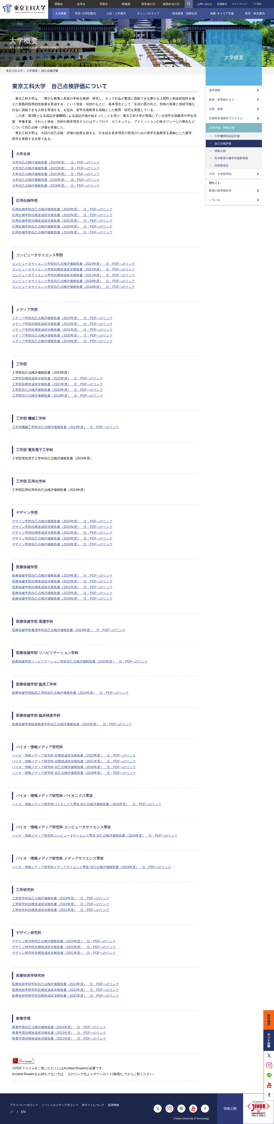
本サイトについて (93, 1105)
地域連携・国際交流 (184, 13)
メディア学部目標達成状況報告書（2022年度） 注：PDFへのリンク (62, 324)
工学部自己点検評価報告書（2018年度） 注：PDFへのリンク (57, 395)
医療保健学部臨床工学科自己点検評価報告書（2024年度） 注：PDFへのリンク (70, 692)
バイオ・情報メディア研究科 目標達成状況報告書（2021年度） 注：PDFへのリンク (74, 761)
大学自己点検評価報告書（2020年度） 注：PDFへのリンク (56, 180)
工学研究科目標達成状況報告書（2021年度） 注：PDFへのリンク (60, 910)
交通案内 (222, 4)
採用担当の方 (171, 4)
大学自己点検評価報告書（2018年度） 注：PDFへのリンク (56, 185)
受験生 (59, 4)
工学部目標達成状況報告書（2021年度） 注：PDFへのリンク (57, 384)
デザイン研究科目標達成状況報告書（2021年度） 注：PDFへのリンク (64, 952)
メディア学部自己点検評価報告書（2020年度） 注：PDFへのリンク (62, 335)
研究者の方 (148, 4)
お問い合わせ (205, 4)
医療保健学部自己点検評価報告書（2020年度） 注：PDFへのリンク (62, 593)
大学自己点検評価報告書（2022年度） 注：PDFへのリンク (56, 168)
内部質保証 (221, 165)
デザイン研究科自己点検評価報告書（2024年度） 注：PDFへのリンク (64, 941)
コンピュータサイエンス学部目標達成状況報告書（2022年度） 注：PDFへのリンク (73, 269)
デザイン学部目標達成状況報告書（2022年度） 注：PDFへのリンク (62, 527)
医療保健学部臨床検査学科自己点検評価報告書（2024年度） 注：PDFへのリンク (72, 724)
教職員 (126, 4)
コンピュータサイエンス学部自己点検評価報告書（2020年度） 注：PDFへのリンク (73, 281)
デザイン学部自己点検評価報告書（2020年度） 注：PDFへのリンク (62, 538)
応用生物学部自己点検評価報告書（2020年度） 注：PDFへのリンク (62, 226)
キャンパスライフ (148, 13)
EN (259, 4)
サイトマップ (239, 4)
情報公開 (220, 150)
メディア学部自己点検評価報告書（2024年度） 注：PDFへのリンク (62, 318)
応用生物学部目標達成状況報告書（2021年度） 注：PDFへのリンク (62, 220)
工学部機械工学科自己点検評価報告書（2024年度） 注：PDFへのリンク (65, 427)
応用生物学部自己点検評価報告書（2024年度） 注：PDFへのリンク (62, 209)
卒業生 (103, 4)
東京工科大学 (14, 70)
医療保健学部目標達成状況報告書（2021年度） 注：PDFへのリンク (62, 587)
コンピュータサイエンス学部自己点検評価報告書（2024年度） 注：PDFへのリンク (73, 263)
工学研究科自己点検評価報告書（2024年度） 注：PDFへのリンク (60, 898)
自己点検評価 (222, 143)
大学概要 (60, 13)
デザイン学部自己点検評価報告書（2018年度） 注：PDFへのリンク (62, 544)
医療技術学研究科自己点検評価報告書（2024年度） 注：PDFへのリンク (65, 984)
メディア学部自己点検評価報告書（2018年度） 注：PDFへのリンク (62, 341)
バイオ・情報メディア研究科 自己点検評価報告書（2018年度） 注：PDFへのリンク (74, 773)
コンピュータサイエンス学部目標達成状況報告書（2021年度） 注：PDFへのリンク (73, 275)
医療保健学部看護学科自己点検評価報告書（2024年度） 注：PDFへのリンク (68, 630)
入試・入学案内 (116, 13)
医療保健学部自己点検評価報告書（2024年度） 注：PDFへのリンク (62, 575)
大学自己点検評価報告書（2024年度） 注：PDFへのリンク (56, 162)
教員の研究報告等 (220, 190)
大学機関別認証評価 (227, 136)
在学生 (81, 4)
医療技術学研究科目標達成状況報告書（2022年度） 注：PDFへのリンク (65, 990)
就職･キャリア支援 (222, 13)
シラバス (214, 200)
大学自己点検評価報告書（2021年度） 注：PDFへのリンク (56, 174)
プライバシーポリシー (24, 1105)
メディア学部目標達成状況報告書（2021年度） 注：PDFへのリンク (62, 329)
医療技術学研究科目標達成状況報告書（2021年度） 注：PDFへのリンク (65, 995)
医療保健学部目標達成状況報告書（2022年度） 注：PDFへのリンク (62, 581)
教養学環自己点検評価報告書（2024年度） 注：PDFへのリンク (59, 1027)
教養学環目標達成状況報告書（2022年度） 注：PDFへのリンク (59, 1032)
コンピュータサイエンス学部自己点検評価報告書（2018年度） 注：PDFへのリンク (73, 287)
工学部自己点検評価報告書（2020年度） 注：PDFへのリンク (57, 389)
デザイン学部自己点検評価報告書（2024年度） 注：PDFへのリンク (62, 521)
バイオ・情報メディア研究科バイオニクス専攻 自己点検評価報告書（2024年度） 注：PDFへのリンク (86, 804)
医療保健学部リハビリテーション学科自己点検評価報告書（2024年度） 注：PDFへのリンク (80, 661)
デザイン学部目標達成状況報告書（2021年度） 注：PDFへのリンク (62, 532)
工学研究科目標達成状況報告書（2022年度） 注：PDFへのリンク (60, 904)
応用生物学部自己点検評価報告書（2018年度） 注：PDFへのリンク (62, 232)
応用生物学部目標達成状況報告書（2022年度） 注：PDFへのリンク (62, 215)
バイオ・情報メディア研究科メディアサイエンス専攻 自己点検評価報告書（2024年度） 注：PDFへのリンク (91, 867)
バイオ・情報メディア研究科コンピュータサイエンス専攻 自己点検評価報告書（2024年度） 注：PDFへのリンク (95, 835)
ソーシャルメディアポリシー (60, 1105)
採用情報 (113, 1105)
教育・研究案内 (255, 13)
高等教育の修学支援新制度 (231, 158)
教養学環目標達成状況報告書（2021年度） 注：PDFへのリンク (59, 1038)
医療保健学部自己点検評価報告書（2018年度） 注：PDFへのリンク (62, 598)
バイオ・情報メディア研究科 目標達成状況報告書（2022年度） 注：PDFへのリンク (74, 755)
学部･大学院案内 (85, 13)
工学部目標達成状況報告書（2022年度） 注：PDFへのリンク (57, 378)
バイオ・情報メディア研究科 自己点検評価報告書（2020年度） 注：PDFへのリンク (74, 767)
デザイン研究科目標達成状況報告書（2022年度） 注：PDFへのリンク (64, 947)
